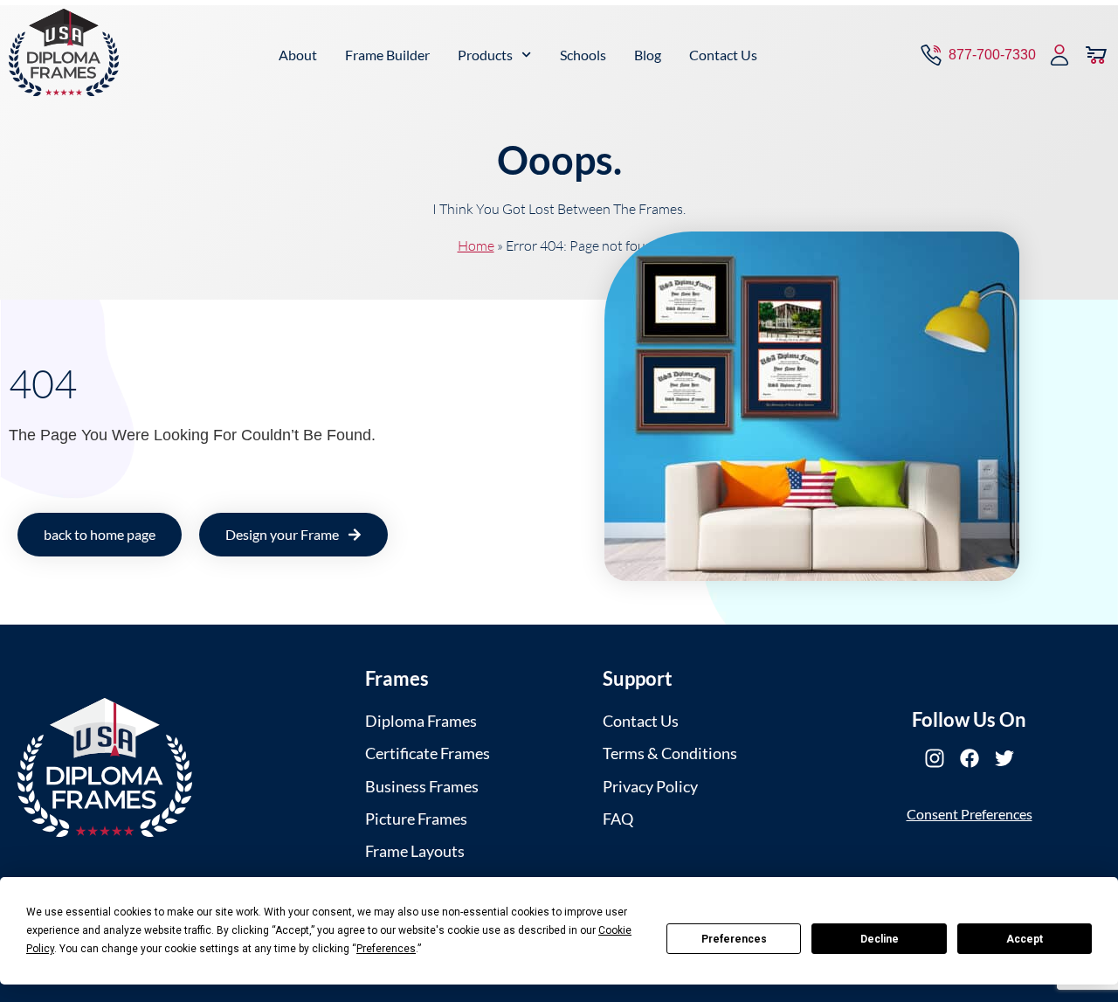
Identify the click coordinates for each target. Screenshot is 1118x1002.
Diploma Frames (421, 720)
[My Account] (1059, 55)
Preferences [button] (386, 949)
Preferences (734, 939)
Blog (647, 54)
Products (485, 54)
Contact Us (723, 54)
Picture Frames (416, 818)
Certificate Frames (427, 753)
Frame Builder (387, 54)
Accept (1024, 939)
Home (476, 245)
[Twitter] (1004, 758)
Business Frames (422, 786)
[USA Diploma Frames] (104, 767)
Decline (879, 939)
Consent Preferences (969, 813)
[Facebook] (969, 758)
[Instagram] (934, 758)
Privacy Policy (650, 786)
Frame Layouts (415, 850)
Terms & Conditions (670, 753)
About (298, 54)
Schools (583, 54)
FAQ (618, 818)
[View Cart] (1096, 55)
